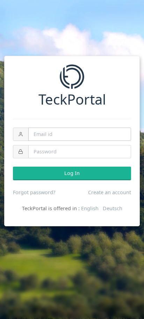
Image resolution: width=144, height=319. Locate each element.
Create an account (109, 192)
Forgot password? (34, 192)
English (90, 208)
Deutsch (112, 208)
